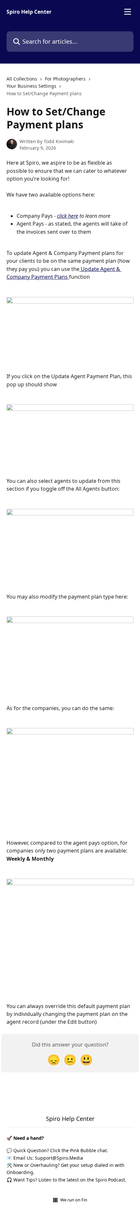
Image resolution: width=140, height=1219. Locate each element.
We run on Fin (73, 1200)
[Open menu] (127, 12)
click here (67, 215)
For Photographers (65, 79)
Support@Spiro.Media (59, 1158)
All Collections (22, 79)
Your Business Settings (31, 86)
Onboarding (20, 1172)
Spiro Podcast (110, 1180)
